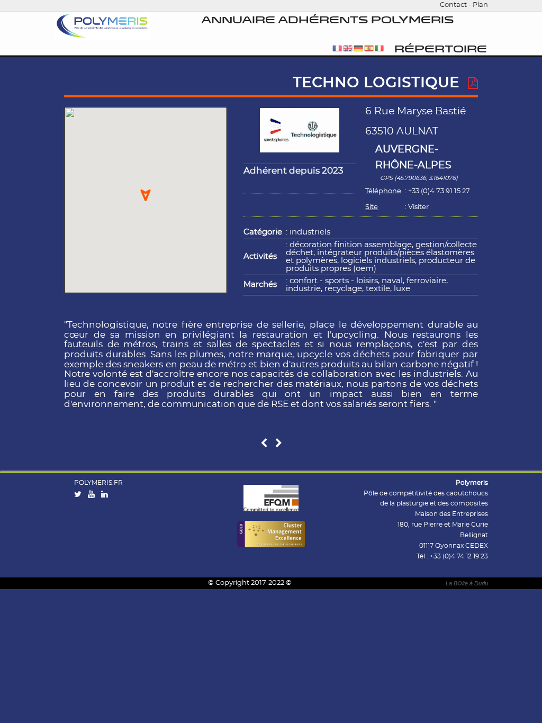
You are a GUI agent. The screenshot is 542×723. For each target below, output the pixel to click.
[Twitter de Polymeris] (80, 495)
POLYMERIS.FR (98, 483)
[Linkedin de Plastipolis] (107, 495)
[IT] (379, 49)
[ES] (369, 49)
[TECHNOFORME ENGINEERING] (278, 444)
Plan (480, 5)
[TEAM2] (263, 444)
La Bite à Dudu (467, 583)
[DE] (358, 49)
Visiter (418, 207)
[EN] (347, 49)
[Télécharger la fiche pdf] (473, 83)
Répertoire (440, 49)
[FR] (337, 49)
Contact (453, 5)
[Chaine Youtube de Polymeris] (94, 495)
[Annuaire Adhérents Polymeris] (102, 26)
